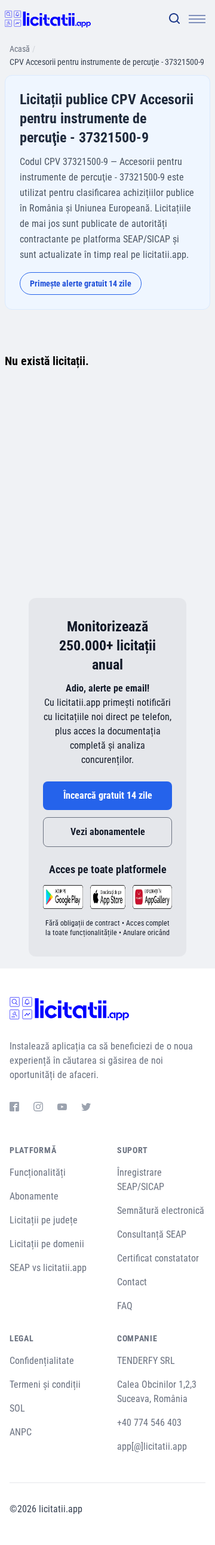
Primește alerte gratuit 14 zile (80, 283)
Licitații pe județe (44, 1220)
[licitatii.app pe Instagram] (38, 1108)
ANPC (21, 1432)
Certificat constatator (158, 1258)
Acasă (20, 49)
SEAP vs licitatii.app (48, 1267)
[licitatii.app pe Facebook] (14, 1108)
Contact (132, 1282)
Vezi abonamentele (107, 831)
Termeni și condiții (45, 1384)
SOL (17, 1408)
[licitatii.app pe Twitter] (86, 1108)
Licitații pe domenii (47, 1244)
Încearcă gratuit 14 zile (107, 795)
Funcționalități (38, 1172)
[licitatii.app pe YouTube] (62, 1108)
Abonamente (34, 1196)
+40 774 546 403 (149, 1422)
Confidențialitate (42, 1360)
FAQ (125, 1306)
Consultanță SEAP (151, 1234)
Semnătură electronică (160, 1210)
